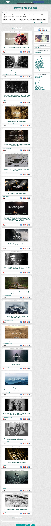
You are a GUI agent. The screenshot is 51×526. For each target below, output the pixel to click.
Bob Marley (37, 77)
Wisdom (10, 343)
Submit (27, 524)
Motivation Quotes (39, 67)
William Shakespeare (40, 89)
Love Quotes (38, 57)
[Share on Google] (23, 52)
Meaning (7, 367)
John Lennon (38, 88)
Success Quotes (39, 64)
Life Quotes (38, 59)
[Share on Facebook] (20, 52)
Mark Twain (37, 81)
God (7, 172)
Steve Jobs (37, 84)
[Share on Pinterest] (25, 52)
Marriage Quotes (39, 65)
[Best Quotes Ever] (8, 2)
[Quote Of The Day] (42, 39)
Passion (7, 148)
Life (3, 246)
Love (4, 148)
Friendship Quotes (39, 60)
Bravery (4, 74)
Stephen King (38, 47)
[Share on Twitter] (21, 52)
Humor (4, 50)
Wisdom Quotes (38, 70)
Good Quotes (38, 69)
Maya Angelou (38, 80)
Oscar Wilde (38, 82)
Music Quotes (38, 68)
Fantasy (7, 417)
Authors (16, 2)
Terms (17, 524)
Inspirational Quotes (39, 58)
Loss (10, 148)
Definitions (8, 50)
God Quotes (38, 71)
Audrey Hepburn (39, 83)
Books (9, 123)
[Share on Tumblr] (29, 52)
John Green (38, 86)
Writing (7, 74)
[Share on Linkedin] (24, 52)
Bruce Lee (37, 80)
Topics (21, 2)
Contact (33, 524)
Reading (13, 123)
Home (12, 2)
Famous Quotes (38, 66)
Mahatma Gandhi (39, 87)
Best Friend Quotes (39, 62)
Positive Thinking (13, 74)
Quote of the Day (28, 2)
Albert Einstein (38, 79)
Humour (7, 196)
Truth (4, 367)
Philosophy (10, 320)
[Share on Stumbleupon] (27, 52)
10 (19, 28)
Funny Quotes (38, 61)
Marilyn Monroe (38, 76)
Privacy (22, 524)
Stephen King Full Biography (40, 22)
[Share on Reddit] (28, 52)
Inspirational (5, 123)
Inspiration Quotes (39, 63)
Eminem (37, 85)
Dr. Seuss (37, 78)
